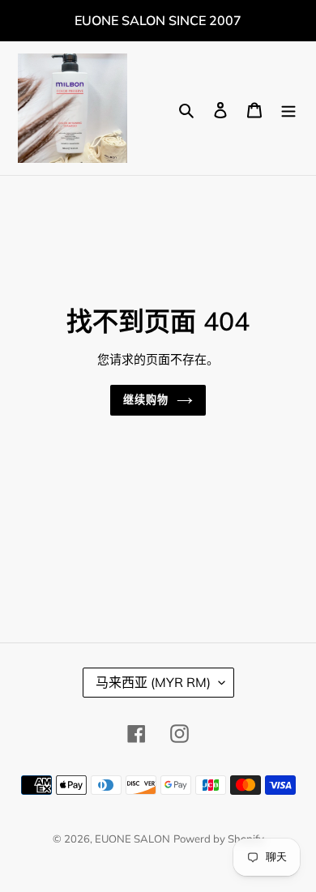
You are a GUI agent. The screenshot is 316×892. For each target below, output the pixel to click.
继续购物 (146, 399)
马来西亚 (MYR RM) (153, 682)
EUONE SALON (132, 838)
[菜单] (288, 108)
